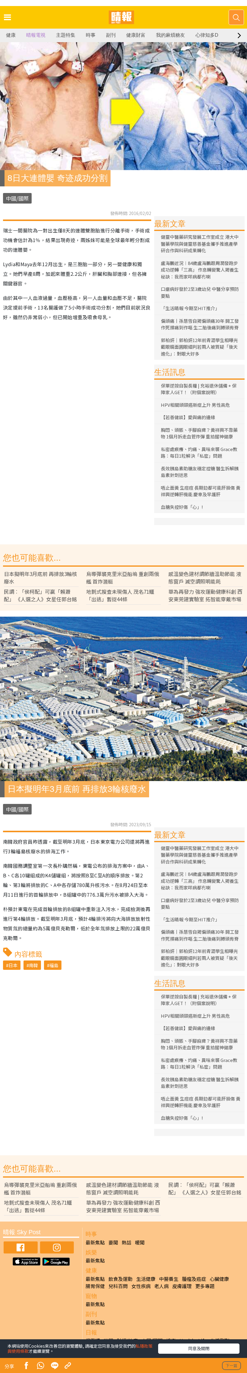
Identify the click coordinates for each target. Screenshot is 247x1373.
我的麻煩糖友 (170, 35)
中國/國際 (17, 198)
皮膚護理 (182, 1286)
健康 (11, 35)
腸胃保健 (95, 1286)
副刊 (111, 35)
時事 (90, 35)
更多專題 (204, 1286)
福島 (53, 965)
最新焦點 (95, 1242)
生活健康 (145, 1278)
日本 (12, 965)
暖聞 (140, 1242)
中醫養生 (168, 1278)
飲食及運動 (120, 1278)
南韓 (33, 965)
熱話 (126, 1242)
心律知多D (206, 35)
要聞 (113, 1242)
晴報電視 (35, 35)
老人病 (161, 1286)
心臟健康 (219, 1278)
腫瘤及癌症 (194, 1278)
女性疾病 (141, 1286)
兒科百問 (118, 1286)
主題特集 (65, 35)
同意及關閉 (198, 1348)
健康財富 (135, 35)
